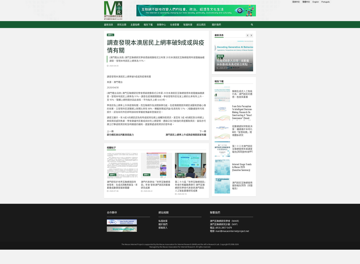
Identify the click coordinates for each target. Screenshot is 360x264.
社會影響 (174, 24)
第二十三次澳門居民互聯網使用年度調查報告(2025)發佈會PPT (222, 149)
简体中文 (296, 2)
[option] (234, 55)
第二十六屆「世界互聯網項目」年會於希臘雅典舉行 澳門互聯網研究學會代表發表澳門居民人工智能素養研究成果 (190, 165)
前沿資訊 (201, 24)
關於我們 (216, 24)
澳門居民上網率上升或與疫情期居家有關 (186, 132)
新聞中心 (161, 24)
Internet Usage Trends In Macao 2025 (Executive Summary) (222, 167)
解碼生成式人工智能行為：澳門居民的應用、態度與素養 (222, 94)
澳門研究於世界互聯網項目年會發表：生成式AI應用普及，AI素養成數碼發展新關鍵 (122, 165)
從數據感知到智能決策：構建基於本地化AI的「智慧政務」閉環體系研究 (222, 131)
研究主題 (121, 24)
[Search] (252, 24)
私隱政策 (162, 220)
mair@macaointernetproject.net (232, 231)
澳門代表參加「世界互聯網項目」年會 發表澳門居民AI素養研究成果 (156, 165)
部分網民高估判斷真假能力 (120, 132)
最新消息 (108, 24)
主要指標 (135, 24)
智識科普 (187, 24)
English (316, 2)
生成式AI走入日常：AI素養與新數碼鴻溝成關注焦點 (233, 62)
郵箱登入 (162, 227)
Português (325, 2)
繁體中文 (306, 2)
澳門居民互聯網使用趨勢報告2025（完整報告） (222, 185)
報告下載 (148, 24)
